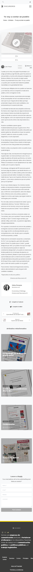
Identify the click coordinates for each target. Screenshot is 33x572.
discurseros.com (16, 287)
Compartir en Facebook (17, 302)
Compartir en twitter (17, 306)
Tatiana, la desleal (11, 458)
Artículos (10, 20)
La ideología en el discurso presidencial (14, 354)
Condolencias (9, 424)
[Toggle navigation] (30, 6)
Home (5, 20)
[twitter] (30, 2)
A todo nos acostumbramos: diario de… (15, 390)
